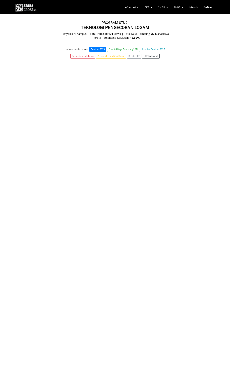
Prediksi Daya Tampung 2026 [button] (123, 49)
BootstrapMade (122, 362)
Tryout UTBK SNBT (29, 317)
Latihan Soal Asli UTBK (31, 289)
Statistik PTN (25, 296)
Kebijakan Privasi (25, 337)
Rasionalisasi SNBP (29, 303)
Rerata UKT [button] (134, 56)
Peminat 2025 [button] (98, 49)
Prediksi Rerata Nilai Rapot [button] (111, 56)
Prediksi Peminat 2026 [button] (153, 49)
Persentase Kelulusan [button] (83, 56)
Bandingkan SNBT (28, 310)
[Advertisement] (115, 234)
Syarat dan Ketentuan (27, 333)
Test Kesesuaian (27, 282)
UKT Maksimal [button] (151, 56)
